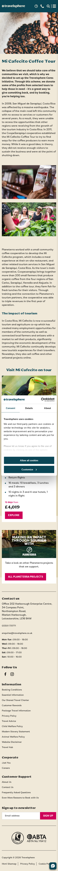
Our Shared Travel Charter (15, 700)
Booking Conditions (12, 689)
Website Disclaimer (12, 742)
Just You (6, 762)
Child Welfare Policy (12, 726)
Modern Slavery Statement (16, 731)
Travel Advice (9, 721)
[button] (36, 6)
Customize (27, 469)
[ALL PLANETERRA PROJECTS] (29, 557)
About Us (6, 782)
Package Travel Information (16, 710)
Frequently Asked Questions (16, 792)
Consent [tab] (10, 408)
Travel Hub (7, 747)
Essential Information (13, 695)
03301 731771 (9, 625)
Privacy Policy (9, 715)
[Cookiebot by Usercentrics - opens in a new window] (41, 400)
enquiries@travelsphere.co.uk (17, 633)
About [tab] (47, 408)
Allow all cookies (29, 460)
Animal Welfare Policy (13, 736)
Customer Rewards (11, 705)
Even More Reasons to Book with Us (20, 797)
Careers (6, 768)
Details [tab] (29, 408)
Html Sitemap (9, 863)
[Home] (13, 6)
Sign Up (48, 815)
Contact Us (7, 787)
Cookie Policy (46, 863)
